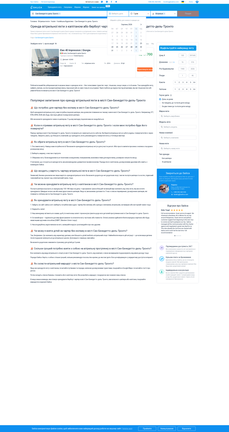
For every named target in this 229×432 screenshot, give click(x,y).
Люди (161, 75)
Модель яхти (164, 122)
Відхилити (186, 428)
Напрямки (68, 7)
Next (196, 222)
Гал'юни (162, 89)
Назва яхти (164, 143)
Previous (31, 62)
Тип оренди (164, 154)
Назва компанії (166, 133)
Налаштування (166, 428)
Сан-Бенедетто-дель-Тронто (44, 37)
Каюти (162, 82)
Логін (191, 2)
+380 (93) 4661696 (154, 2)
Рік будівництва (166, 69)
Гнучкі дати (177, 95)
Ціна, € (162, 55)
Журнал (86, 7)
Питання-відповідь (48, 2)
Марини (77, 7)
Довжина (163, 62)
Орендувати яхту (55, 7)
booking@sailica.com (171, 2)
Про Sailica (34, 2)
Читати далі (127, 428)
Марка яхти (164, 111)
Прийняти (147, 428)
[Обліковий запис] (197, 2)
